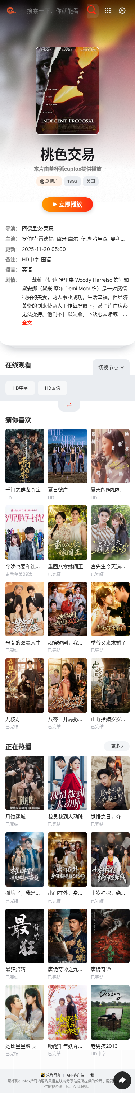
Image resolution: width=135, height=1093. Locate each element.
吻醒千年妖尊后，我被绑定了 (67, 1046)
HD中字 (20, 388)
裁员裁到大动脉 (65, 816)
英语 (27, 269)
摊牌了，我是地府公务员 (24, 893)
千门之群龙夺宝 (23, 489)
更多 (115, 746)
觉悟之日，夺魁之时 (110, 816)
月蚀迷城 (15, 816)
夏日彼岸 (58, 489)
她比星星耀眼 (20, 1046)
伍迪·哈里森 (94, 239)
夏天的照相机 (106, 489)
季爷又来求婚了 (108, 643)
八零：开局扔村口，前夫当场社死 (67, 719)
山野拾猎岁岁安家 (110, 719)
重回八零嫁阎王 (65, 566)
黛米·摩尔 (67, 239)
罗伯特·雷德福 (38, 239)
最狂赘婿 (15, 969)
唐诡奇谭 (101, 969)
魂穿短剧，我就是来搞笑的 (67, 643)
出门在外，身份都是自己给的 (67, 893)
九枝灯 (13, 719)
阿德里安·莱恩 (38, 228)
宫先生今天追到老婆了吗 (110, 566)
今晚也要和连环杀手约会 (24, 566)
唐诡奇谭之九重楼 (67, 969)
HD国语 (52, 388)
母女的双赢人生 (23, 643)
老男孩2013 (104, 1046)
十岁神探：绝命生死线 (110, 893)
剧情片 (51, 181)
